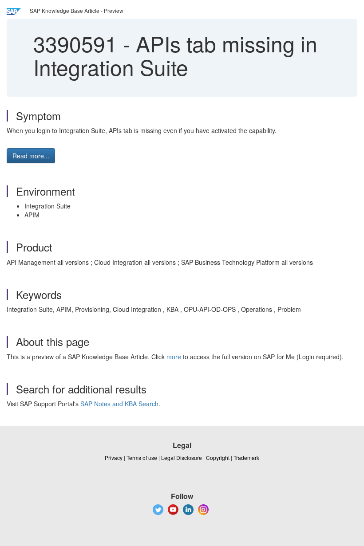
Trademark (246, 457)
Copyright (217, 457)
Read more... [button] (30, 155)
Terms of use (142, 457)
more (173, 356)
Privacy (114, 457)
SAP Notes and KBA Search (119, 403)
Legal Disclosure (181, 457)
